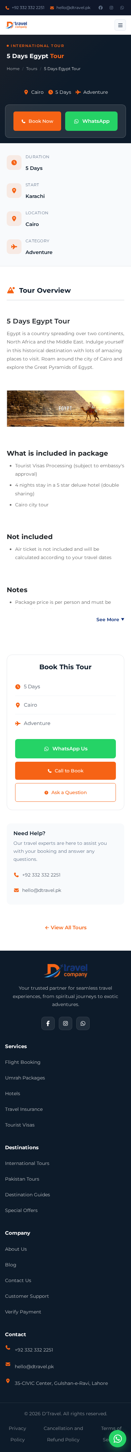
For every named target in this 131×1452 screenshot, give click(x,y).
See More (110, 620)
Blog (10, 1265)
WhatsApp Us (70, 748)
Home (13, 68)
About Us (16, 1249)
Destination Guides (27, 1195)
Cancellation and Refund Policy (63, 1434)
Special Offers (21, 1210)
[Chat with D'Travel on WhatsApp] (117, 1438)
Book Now (41, 121)
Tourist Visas (20, 1125)
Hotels (12, 1094)
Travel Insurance (24, 1109)
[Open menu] (120, 25)
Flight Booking (23, 1062)
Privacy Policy (17, 1434)
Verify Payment (23, 1312)
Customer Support (27, 1296)
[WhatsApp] (122, 8)
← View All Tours (66, 927)
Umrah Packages (25, 1078)
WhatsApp (96, 121)
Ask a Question (69, 792)
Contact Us (18, 1280)
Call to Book (69, 771)
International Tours (27, 1163)
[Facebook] (100, 8)
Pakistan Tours (22, 1179)
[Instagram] (111, 8)
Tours (31, 68)
